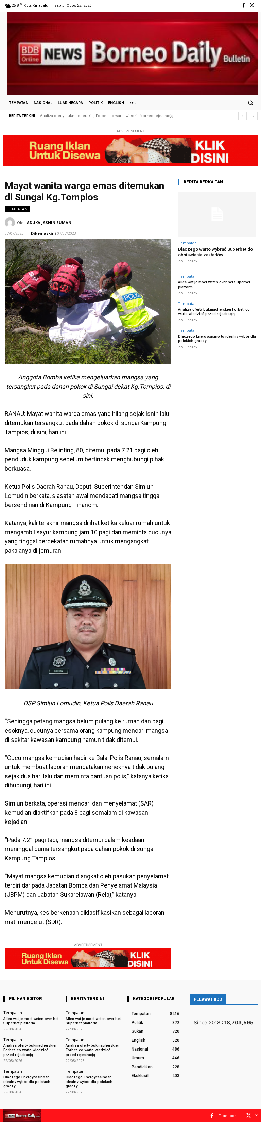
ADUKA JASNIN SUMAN (49, 222)
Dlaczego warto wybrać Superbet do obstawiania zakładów (215, 252)
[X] (252, 5)
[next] (253, 116)
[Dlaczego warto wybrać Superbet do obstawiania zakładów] (217, 214)
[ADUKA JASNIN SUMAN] (11, 222)
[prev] (242, 116)
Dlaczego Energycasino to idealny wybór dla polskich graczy (100, 116)
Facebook (228, 1115)
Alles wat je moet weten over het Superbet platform (30, 1021)
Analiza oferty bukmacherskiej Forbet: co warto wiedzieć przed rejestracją (214, 311)
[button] (250, 103)
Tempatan (17, 209)
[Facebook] (243, 5)
